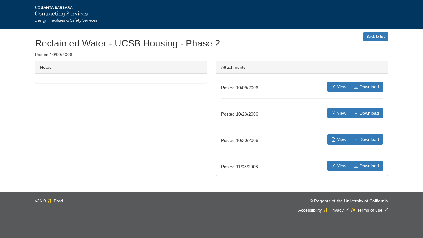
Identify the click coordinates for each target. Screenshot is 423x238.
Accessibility (310, 210)
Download (368, 86)
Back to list (376, 36)
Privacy (337, 210)
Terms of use (369, 210)
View (341, 86)
